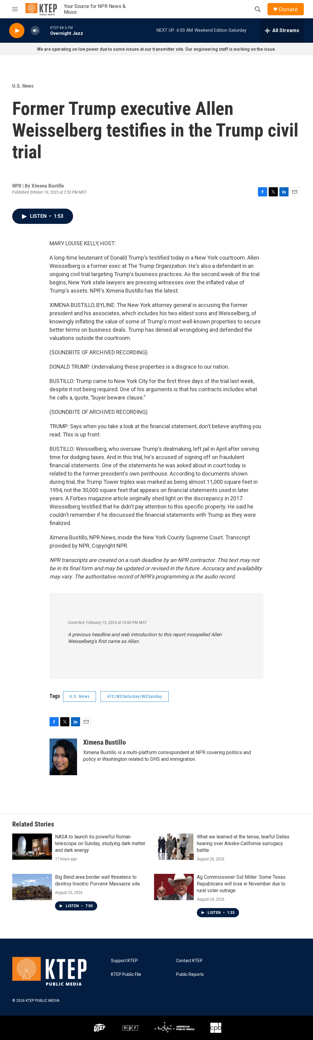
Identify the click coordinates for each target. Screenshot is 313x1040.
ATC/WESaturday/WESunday (134, 696)
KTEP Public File (126, 974)
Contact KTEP (189, 960)
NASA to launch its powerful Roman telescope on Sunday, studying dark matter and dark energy (100, 843)
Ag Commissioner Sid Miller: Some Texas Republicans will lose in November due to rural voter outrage (241, 883)
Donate (288, 9)
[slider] (45, 30)
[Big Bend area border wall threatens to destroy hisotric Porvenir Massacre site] (32, 887)
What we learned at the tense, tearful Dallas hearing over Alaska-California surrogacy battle (243, 843)
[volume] (35, 31)
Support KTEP (124, 960)
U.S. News (23, 86)
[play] (17, 30)
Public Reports (190, 974)
